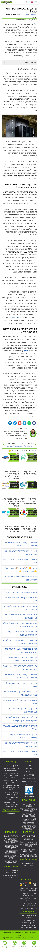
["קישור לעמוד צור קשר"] (15, 943)
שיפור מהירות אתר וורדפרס (28, 805)
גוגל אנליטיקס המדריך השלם (10, 798)
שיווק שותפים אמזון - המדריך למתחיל (11, 852)
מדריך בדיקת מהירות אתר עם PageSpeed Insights (29, 828)
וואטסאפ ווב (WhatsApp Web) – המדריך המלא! (28, 889)
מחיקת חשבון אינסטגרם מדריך (10, 876)
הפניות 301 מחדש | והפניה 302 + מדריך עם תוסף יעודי (11, 528)
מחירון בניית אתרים (28, 836)
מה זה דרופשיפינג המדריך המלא (11, 862)
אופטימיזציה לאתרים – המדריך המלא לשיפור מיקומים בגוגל (11, 804)
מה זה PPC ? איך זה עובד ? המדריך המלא (28, 926)
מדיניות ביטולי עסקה (29, 781)
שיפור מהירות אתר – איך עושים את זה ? (28, 810)
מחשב (26, 350)
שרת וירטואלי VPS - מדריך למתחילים (28, 921)
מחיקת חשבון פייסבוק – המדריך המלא (11, 871)
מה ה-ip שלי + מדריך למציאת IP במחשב (28, 904)
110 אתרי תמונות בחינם (28, 908)
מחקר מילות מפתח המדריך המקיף (10, 781)
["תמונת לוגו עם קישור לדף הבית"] (6, 2)
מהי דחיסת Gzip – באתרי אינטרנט (29, 472)
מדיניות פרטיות (29, 775)
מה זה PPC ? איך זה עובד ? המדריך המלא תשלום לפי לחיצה (28, 501)
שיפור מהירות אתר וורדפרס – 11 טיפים (29, 815)
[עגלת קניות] (32, 2)
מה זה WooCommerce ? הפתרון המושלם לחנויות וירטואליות (28, 844)
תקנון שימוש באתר (28, 778)
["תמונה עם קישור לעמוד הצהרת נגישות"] (29, 790)
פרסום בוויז (11, 814)
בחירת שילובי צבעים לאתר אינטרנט (28, 850)
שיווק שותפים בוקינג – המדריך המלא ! (10, 847)
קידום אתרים (33, 14)
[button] (36, 2)
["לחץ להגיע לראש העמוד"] (34, 943)
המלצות (29, 772)
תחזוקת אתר (28, 839)
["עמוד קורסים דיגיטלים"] (5, 943)
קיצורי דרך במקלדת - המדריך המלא (28, 894)
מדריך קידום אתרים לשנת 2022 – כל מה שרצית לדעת (11, 775)
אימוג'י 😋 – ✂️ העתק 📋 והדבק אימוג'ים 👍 (28, 884)
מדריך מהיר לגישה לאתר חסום (28, 899)
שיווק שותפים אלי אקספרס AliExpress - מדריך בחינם (10, 841)
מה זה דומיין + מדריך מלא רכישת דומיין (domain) (28, 528)
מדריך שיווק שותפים (11, 836)
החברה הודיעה (14, 317)
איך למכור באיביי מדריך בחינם (10, 857)
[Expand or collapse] (4, 62)
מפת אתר (28, 784)
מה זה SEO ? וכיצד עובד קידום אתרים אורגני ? (10, 769)
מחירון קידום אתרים (11, 765)
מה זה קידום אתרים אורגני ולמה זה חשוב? (20, 592)
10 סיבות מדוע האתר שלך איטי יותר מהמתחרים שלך (29, 821)
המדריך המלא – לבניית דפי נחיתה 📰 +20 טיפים (28, 855)
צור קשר (29, 768)
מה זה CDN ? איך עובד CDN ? (28, 916)
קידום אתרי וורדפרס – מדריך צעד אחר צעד (10, 793)
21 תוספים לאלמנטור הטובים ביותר (28, 864)
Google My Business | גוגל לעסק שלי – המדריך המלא (10, 787)
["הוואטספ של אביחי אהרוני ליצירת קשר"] (24, 943)
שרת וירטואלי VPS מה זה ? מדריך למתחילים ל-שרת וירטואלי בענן (12, 475)
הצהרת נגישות (29, 796)
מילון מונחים (24, 14)
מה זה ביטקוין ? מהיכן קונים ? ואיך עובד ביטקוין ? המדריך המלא (10, 502)
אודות (29, 765)
